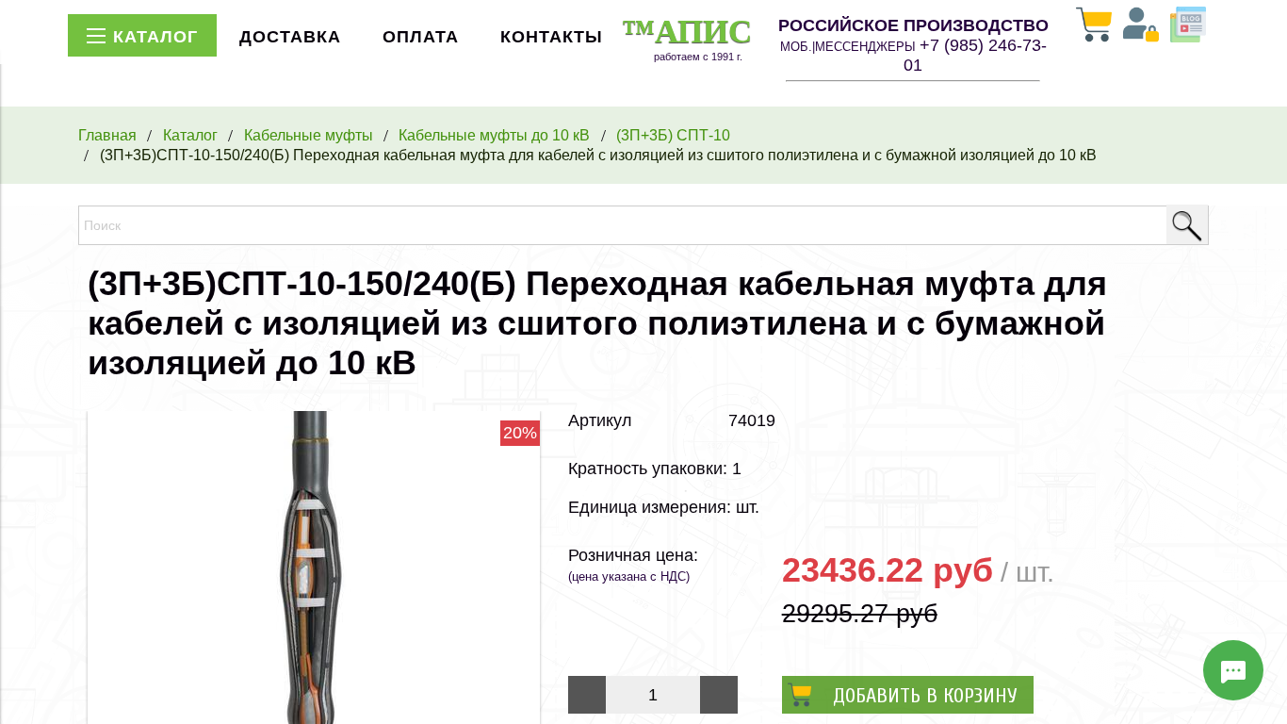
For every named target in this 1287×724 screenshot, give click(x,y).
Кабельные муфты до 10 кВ (494, 134)
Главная (107, 134)
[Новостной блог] (1188, 26)
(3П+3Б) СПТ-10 (673, 134)
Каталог (190, 134)
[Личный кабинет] (1141, 26)
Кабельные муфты (308, 134)
